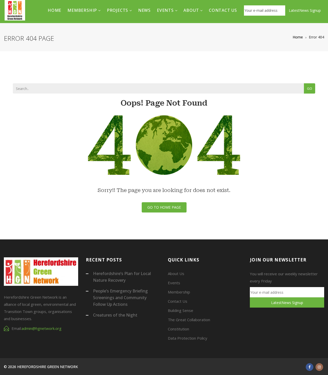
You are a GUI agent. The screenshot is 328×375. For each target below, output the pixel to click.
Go (309, 88)
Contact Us (223, 10)
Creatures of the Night (115, 315)
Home (54, 10)
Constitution (178, 328)
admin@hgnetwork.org (41, 328)
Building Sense (180, 310)
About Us (176, 273)
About (191, 10)
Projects (118, 10)
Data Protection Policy (187, 338)
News (144, 10)
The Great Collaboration (189, 319)
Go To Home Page (164, 207)
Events (166, 10)
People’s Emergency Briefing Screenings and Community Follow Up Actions (120, 297)
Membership (82, 10)
